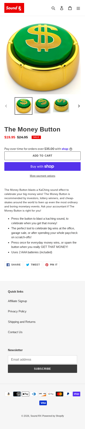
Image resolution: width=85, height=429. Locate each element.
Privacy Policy (17, 311)
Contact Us (15, 332)
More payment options (42, 175)
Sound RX (36, 416)
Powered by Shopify (53, 416)
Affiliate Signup (17, 301)
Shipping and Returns (22, 321)
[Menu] (78, 8)
